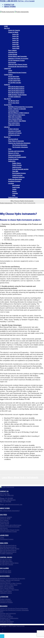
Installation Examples (14, 181)
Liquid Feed (7, 68)
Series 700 (15, 40)
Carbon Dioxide (12, 54)
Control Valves (8, 74)
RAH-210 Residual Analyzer (16, 90)
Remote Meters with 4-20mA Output (10, 525)
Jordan (14, 189)
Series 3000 (15, 46)
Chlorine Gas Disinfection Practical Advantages (14, 608)
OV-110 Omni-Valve (13, 76)
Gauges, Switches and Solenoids (10, 580)
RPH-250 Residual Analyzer (16, 86)
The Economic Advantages (20, 147)
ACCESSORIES (5, 576)
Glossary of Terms (13, 153)
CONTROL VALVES (6, 557)
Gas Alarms (7, 99)
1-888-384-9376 (7, 500)
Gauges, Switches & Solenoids (17, 109)
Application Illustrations (15, 179)
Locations (11, 183)
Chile (13, 195)
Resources (7, 137)
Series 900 (15, 44)
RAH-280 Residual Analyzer (16, 92)
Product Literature (13, 129)
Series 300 (15, 36)
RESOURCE (3, 606)
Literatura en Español (14, 131)
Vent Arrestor (12, 62)
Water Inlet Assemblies (15, 117)
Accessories (8, 105)
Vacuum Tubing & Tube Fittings (17, 121)
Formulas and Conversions (16, 151)
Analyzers (7, 84)
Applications (11, 161)
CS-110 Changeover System (16, 60)
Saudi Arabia (16, 187)
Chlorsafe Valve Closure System (17, 64)
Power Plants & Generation (16, 141)
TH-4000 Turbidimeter (14, 96)
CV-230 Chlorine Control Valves (9, 563)
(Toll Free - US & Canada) (17, 1)
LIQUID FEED (4, 535)
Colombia (15, 193)
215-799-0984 (5, 501)
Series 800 (15, 42)
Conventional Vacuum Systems (17, 72)
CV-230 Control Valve (14, 80)
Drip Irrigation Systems (19, 173)
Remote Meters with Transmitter (17, 56)
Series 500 (15, 38)
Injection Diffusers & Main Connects (18, 113)
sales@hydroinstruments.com (11, 504)
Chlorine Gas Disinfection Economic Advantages (14, 610)
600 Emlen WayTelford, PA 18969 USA (7, 494)
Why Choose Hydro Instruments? (10, 510)
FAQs (9, 149)
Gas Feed (7, 28)
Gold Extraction (16, 167)
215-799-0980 (6, 498)
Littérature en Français (14, 133)
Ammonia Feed (12, 52)
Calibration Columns (14, 125)
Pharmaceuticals (13, 139)
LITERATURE (4, 597)
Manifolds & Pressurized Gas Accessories (20, 107)
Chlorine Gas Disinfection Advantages (19, 143)
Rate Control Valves (14, 123)
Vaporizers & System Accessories (18, 58)
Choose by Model (13, 32)
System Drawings (13, 159)
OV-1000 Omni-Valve (14, 78)
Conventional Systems (6, 539)
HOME (6, 26)
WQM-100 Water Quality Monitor (17, 94)
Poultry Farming (17, 165)
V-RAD (10, 70)
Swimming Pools (13, 197)
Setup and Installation (14, 155)
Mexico (14, 191)
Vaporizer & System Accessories (10, 526)
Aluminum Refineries (18, 177)
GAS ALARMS (4, 568)
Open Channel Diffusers (15, 119)
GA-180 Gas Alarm (13, 100)
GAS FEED (3, 514)
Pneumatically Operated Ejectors (17, 66)
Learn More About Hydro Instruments (20, 477)
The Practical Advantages (19, 145)
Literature (7, 127)
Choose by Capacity (14, 30)
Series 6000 (15, 48)
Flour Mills (15, 171)
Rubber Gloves (16, 163)
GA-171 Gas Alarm (13, 103)
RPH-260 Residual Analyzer (16, 88)
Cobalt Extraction (17, 175)
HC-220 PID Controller (14, 82)
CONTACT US (4, 491)
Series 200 (15, 34)
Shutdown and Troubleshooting (17, 157)
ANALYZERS (4, 543)
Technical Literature (14, 135)
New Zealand (16, 185)
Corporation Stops (13, 111)
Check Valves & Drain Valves (16, 115)
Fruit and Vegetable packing (20, 169)
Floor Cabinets (12, 50)
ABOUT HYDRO (5, 508)
